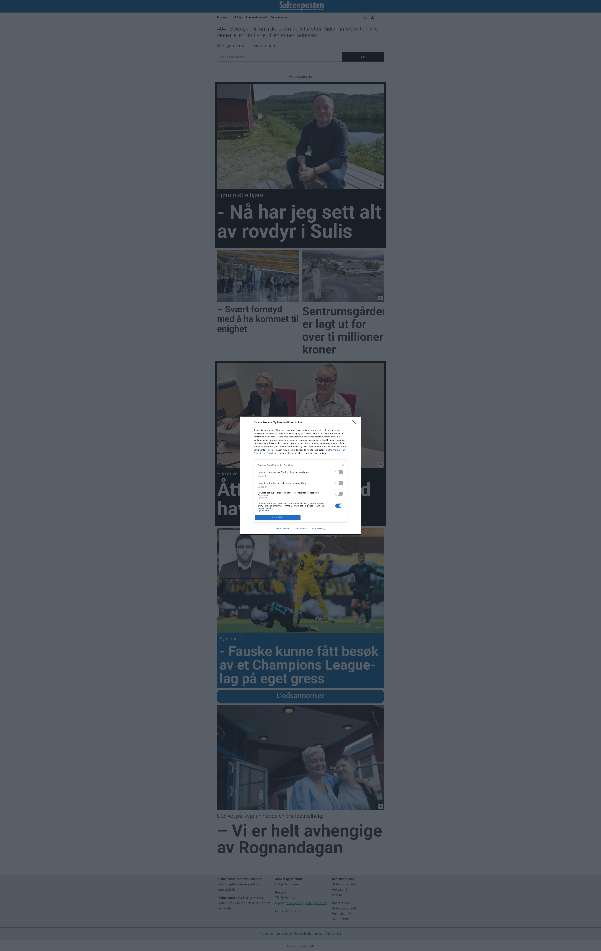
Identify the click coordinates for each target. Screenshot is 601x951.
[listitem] (300, 465)
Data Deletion (283, 528)
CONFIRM (278, 517)
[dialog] (300, 476)
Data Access (300, 528)
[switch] (339, 472)
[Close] (355, 423)
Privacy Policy (318, 528)
